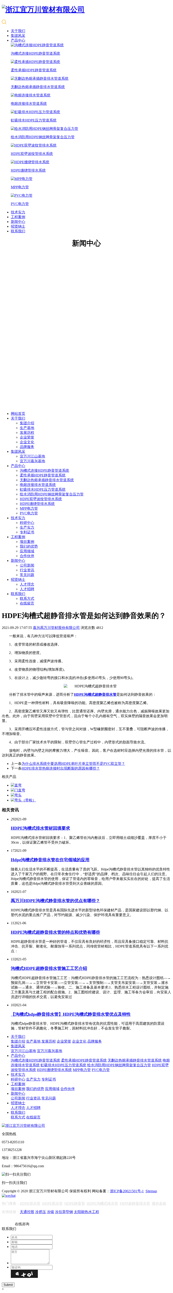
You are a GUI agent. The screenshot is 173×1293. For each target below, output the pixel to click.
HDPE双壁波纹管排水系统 (41, 499)
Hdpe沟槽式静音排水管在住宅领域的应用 (50, 859)
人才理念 (27, 584)
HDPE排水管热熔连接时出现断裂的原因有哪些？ (61, 768)
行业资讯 (27, 570)
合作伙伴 (27, 556)
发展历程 (27, 432)
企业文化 (27, 442)
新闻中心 (18, 222)
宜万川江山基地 (32, 456)
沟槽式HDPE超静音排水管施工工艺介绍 (49, 968)
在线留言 (27, 603)
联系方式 (27, 598)
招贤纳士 (18, 226)
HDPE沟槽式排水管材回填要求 (40, 828)
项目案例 (27, 542)
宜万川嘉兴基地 (32, 461)
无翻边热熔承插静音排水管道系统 (47, 480)
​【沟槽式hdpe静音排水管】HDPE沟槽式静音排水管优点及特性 (71, 1014)
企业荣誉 (27, 437)
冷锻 (50, 1212)
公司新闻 (27, 565)
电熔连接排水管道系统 (38, 485)
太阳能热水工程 (86, 1212)
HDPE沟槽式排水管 (102, 1203)
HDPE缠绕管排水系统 (37, 504)
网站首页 (18, 413)
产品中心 (18, 40)
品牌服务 (27, 447)
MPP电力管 (29, 508)
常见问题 (27, 575)
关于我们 (18, 31)
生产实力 (27, 527)
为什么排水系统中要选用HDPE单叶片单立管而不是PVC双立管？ (73, 764)
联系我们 (18, 231)
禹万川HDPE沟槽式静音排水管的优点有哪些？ (55, 900)
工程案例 (18, 217)
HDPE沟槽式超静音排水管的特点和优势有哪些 (55, 932)
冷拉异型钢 (64, 1212)
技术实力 (18, 212)
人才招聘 (27, 589)
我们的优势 (29, 546)
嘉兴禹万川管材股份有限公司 (56, 628)
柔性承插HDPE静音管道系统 (43, 475)
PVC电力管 (29, 513)
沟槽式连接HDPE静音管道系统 (44, 470)
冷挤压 (40, 1212)
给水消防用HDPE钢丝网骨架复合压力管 (52, 494)
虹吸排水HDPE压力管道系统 (43, 489)
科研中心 (27, 523)
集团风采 (18, 35)
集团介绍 (27, 423)
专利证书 (27, 532)
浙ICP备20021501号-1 (127, 1191)
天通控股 (27, 1212)
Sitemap (151, 1191)
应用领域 (27, 551)
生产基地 (27, 428)
